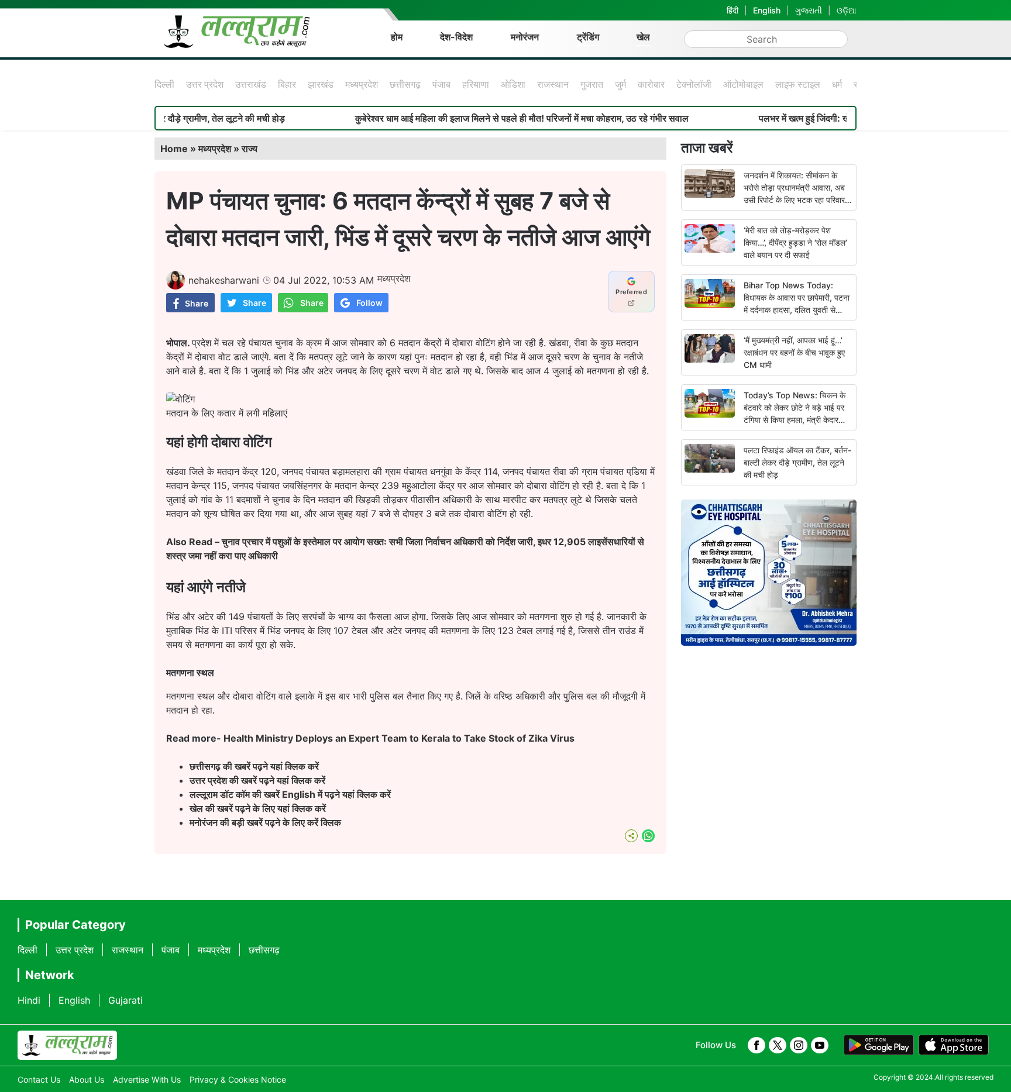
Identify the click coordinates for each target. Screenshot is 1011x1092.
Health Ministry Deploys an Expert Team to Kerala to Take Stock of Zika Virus (399, 738)
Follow (369, 303)
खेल (643, 37)
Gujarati (125, 1000)
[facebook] (756, 1045)
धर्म (837, 84)
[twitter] (777, 1045)
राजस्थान (553, 84)
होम (397, 37)
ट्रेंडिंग (588, 37)
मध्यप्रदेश (361, 84)
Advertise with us (147, 1079)
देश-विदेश (456, 37)
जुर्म (620, 84)
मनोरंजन (525, 37)
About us (86, 1079)
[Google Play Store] (879, 1045)
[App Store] (954, 1045)
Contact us (39, 1079)
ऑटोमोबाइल (743, 84)
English (766, 10)
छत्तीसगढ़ (405, 84)
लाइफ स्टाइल (797, 84)
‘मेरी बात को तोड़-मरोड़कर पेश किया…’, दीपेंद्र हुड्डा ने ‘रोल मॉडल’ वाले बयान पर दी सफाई (795, 242)
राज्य (249, 148)
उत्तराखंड (250, 84)
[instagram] (798, 1045)
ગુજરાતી (808, 10)
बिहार (287, 84)
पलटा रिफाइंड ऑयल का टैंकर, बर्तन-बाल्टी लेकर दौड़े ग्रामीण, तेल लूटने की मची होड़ (797, 462)
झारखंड (320, 84)
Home (174, 148)
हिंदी (732, 10)
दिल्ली (164, 84)
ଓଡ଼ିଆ (847, 10)
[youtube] (819, 1045)
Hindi (29, 1000)
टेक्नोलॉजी (693, 84)
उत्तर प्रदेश (204, 84)
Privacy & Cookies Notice (238, 1079)
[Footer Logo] (67, 1045)
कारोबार (651, 84)
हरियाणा (475, 84)
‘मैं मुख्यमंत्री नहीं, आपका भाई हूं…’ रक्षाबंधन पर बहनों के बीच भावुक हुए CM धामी (794, 352)
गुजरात (591, 84)
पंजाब (441, 84)
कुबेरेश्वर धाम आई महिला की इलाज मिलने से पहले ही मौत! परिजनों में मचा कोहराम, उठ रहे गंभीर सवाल (489, 118)
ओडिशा (513, 84)
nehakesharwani (223, 280)
